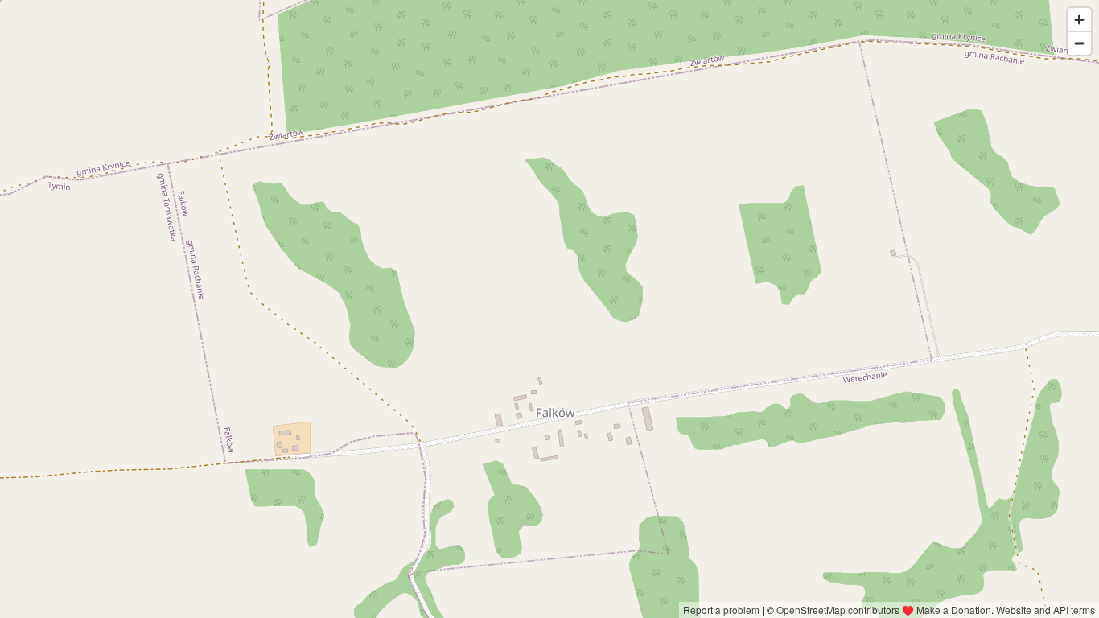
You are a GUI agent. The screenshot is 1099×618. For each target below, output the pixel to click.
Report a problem (721, 609)
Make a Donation (953, 609)
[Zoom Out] (1079, 43)
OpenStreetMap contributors (837, 609)
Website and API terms (1045, 609)
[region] (549, 309)
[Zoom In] (1079, 19)
